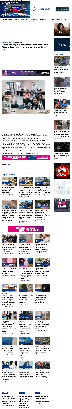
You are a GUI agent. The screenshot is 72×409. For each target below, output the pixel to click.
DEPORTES (4, 392)
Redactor (6, 50)
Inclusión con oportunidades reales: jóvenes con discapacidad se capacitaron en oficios (42, 374)
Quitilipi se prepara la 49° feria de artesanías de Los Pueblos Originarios (42, 399)
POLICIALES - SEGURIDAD (8, 264)
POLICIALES (43, 19)
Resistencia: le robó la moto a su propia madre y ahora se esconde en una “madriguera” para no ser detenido (42, 298)
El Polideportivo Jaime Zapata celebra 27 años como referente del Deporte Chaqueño (9, 400)
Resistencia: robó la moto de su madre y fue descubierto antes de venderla (61, 156)
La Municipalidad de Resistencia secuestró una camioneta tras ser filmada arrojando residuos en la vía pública (26, 215)
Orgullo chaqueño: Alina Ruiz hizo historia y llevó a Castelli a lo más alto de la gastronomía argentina (42, 248)
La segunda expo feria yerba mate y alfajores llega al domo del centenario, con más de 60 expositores (26, 191)
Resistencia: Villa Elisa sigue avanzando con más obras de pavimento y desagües (42, 190)
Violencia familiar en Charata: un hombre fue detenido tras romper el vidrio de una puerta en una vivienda (62, 134)
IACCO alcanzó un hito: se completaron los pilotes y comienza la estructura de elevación (42, 350)
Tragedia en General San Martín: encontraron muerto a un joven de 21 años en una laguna (26, 247)
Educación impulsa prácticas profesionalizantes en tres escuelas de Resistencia (9, 247)
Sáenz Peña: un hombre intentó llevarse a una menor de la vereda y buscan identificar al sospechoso (9, 375)
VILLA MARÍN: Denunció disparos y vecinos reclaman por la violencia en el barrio (42, 324)
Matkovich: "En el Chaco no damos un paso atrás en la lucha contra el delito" (42, 270)
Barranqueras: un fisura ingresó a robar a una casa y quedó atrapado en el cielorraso (61, 91)
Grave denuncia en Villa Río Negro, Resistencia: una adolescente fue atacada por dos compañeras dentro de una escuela (8, 299)
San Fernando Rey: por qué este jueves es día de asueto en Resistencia (9, 190)
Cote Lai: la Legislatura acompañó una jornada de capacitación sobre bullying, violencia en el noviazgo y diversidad (9, 326)
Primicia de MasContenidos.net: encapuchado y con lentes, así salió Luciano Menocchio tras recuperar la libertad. (25, 326)
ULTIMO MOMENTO (8, 19)
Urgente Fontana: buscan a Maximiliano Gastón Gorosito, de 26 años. (61, 113)
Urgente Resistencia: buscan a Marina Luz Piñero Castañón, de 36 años (9, 270)
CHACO (17, 19)
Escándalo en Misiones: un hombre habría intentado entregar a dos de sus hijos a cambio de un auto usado (26, 298)
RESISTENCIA (24, 19)
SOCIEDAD (59, 19)
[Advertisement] (26, 30)
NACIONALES (39, 240)
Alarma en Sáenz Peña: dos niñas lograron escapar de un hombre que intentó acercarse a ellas (25, 351)
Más (66, 19)
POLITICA (52, 19)
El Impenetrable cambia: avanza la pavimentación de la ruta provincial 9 (8, 349)
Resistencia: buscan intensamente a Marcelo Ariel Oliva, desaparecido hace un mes (26, 374)
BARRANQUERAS (34, 19)
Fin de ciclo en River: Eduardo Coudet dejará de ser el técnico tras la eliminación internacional (25, 401)
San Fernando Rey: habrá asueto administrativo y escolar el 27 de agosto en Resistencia (42, 214)
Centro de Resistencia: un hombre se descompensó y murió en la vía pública (62, 70)
